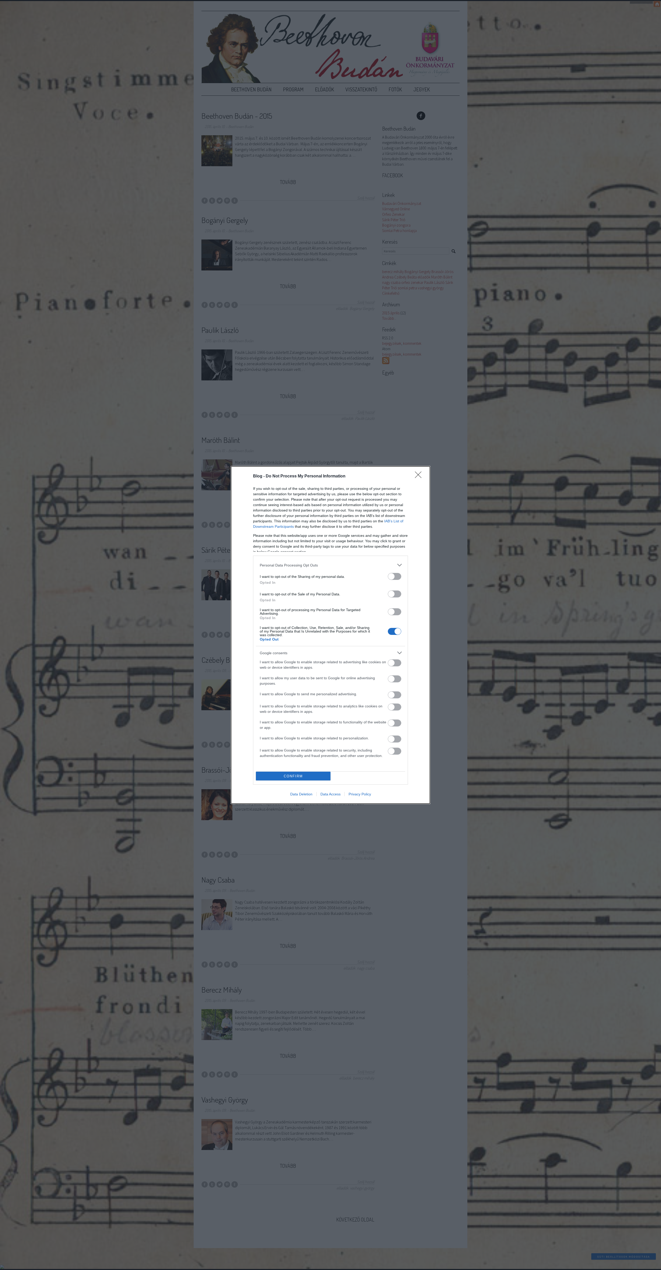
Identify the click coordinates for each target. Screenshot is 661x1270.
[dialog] (330, 635)
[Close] (420, 476)
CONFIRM (293, 776)
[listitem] (330, 565)
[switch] (394, 576)
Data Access (330, 794)
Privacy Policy (360, 794)
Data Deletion (301, 794)
